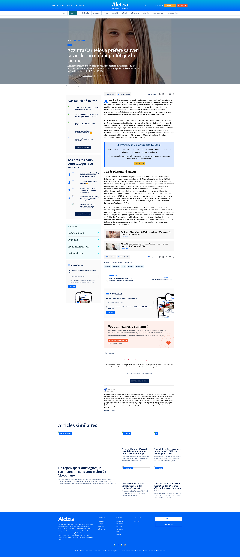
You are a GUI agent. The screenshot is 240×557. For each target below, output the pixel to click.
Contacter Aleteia (136, 551)
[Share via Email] (170, 94)
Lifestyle (124, 13)
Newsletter (119, 521)
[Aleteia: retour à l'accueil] (120, 4)
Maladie (130, 266)
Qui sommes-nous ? (100, 551)
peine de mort (128, 468)
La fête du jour (76, 233)
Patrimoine (127, 433)
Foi (156, 433)
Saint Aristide (125, 8)
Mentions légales (112, 551)
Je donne (181, 5)
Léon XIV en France (158, 13)
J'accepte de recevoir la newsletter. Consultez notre (130, 307)
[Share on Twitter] (166, 94)
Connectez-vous (147, 374)
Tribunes (105, 13)
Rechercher (81, 5)
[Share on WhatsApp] (173, 94)
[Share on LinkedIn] (163, 94)
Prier (71, 13)
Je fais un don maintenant (117, 340)
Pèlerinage (159, 468)
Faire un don (139, 163)
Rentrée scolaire (173, 13)
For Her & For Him (79, 41)
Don (117, 532)
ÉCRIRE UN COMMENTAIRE (139, 381)
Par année (137, 521)
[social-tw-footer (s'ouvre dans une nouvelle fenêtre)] (122, 545)
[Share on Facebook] (160, 94)
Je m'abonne (169, 5)
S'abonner (169, 519)
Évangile (73, 239)
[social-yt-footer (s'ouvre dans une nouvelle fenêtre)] (115, 545)
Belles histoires (85, 13)
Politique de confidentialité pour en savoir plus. (82, 282)
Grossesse (116, 266)
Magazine (119, 526)
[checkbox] (106, 307)
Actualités (115, 13)
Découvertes (135, 13)
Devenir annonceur (124, 551)
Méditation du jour (78, 246)
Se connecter (159, 5)
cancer (107, 266)
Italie (123, 266)
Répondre (106, 410)
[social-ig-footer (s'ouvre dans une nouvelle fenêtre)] (125, 545)
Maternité (139, 266)
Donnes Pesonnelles (149, 551)
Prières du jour (76, 253)
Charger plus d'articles (83, 147)
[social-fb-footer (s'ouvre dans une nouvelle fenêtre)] (118, 545)
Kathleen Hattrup (87, 76)
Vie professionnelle (65, 433)
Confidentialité (160, 551)
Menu (64, 13)
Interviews (96, 13)
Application (119, 524)
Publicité (118, 534)
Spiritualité (146, 13)
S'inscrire (110, 313)
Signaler (113, 410)
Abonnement (120, 529)
